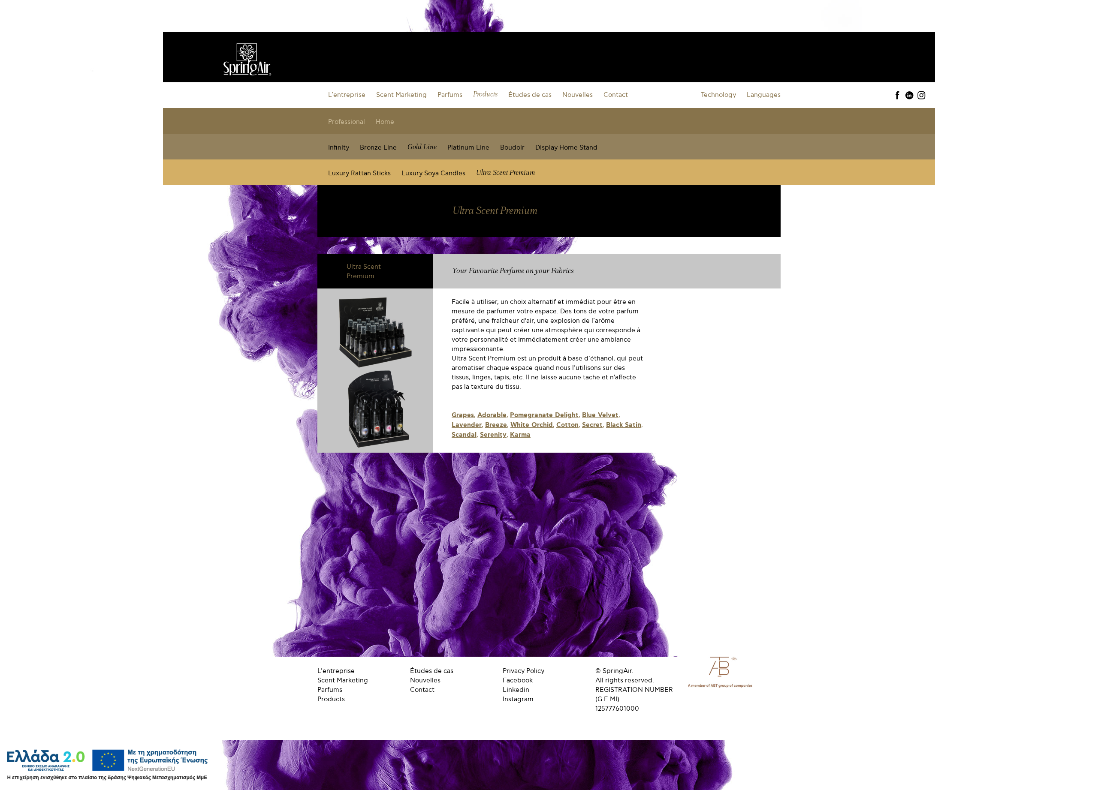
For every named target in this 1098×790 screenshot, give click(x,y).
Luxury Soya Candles (433, 173)
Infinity (338, 147)
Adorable (492, 415)
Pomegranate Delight (544, 415)
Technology (718, 95)
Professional (346, 122)
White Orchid (531, 425)
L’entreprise (346, 95)
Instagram (518, 699)
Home (385, 122)
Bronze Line (378, 147)
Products (485, 94)
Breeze (496, 425)
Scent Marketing (401, 95)
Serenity (493, 435)
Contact (615, 95)
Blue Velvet (600, 415)
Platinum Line (468, 147)
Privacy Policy (523, 671)
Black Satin (623, 425)
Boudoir (512, 147)
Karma (520, 435)
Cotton (567, 425)
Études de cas (530, 95)
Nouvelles (577, 95)
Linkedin (516, 690)
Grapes (463, 415)
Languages (764, 95)
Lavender (467, 425)
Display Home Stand (566, 147)
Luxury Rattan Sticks (359, 173)
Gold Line (422, 147)
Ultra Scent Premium (505, 173)
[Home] (247, 56)
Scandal (464, 435)
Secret (592, 425)
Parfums (449, 95)
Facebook (518, 680)
